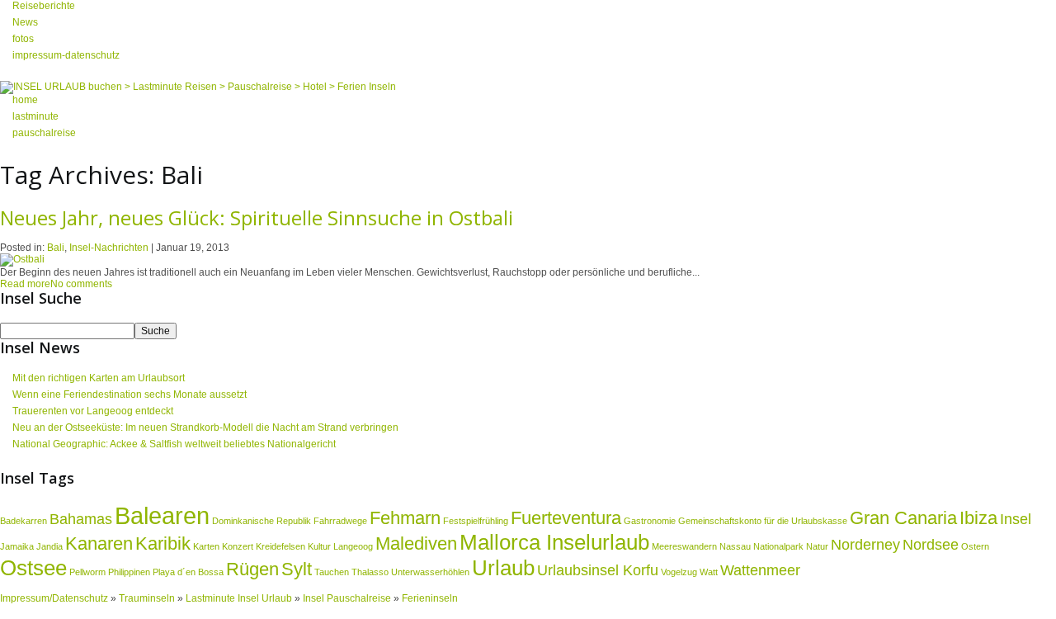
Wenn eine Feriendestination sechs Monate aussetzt (129, 394)
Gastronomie (650, 521)
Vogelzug (679, 572)
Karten (206, 546)
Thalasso (370, 572)
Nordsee (931, 544)
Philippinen (129, 572)
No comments (81, 284)
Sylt (296, 569)
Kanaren (99, 543)
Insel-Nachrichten (108, 247)
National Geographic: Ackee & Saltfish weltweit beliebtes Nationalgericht (174, 444)
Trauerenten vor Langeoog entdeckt (92, 411)
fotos (23, 39)
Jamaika (17, 546)
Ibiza (978, 518)
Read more (25, 284)
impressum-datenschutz (66, 55)
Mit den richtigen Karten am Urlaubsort (98, 378)
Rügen (252, 569)
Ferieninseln (430, 598)
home (25, 100)
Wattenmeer (760, 570)
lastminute (35, 116)
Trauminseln (148, 598)
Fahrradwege (340, 521)
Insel (1015, 519)
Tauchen (331, 572)
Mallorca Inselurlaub (554, 542)
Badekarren (23, 521)
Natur (817, 546)
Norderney (865, 544)
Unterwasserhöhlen (430, 572)
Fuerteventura (566, 518)
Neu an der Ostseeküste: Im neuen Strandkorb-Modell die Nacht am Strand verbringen (205, 427)
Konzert (237, 546)
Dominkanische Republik (261, 521)
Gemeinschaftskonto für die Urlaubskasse (762, 521)
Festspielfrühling (475, 521)
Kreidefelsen (280, 546)
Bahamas (81, 519)
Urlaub (503, 567)
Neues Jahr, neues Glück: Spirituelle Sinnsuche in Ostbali (256, 217)
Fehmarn (405, 518)
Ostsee (33, 567)
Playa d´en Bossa (188, 572)
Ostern (975, 546)
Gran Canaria (903, 518)
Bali (55, 247)
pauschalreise (44, 133)
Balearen (162, 515)
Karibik (163, 543)
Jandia (49, 546)
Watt (709, 572)
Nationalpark (778, 546)
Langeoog (353, 546)
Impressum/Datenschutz (54, 598)
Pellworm (87, 572)
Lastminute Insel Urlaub (239, 598)
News (25, 22)
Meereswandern (684, 546)
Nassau (735, 546)
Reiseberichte (43, 6)
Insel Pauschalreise (347, 598)
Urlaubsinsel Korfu (597, 570)
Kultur (319, 546)
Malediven (416, 543)
